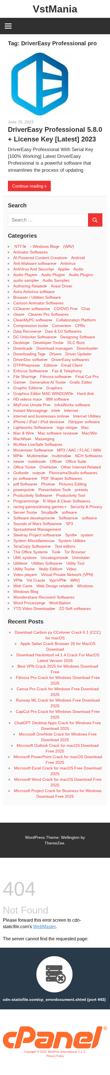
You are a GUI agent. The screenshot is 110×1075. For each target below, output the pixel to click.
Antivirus (68, 263)
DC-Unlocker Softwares (34, 337)
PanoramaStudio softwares (73, 472)
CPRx (80, 325)
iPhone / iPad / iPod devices (38, 422)
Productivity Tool (70, 495)
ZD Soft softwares (75, 608)
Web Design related (54, 586)
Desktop (20, 342)
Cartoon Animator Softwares (38, 303)
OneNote (47, 467)
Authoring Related (29, 286)
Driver (54, 354)
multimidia (61, 455)
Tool (55, 552)
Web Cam (22, 586)
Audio (78, 269)
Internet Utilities (87, 416)
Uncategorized (54, 557)
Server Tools (24, 512)
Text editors (65, 546)
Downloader (87, 348)
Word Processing (28, 603)
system (87, 535)
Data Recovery (26, 331)
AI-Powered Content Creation (39, 257)
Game (18, 382)
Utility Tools (23, 569)
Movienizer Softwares (32, 450)
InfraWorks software (72, 405)
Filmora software (55, 376)
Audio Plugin (52, 274)
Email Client (71, 365)
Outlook (20, 472)
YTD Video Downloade (33, 608)
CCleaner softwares (31, 308)
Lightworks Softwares (32, 427)
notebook (36, 461)
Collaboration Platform (76, 320)
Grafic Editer (81, 382)
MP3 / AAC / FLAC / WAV (79, 450)
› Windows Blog (44, 246)
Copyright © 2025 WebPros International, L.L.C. (55, 1051)
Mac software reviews (57, 433)
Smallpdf (48, 512)
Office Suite (76, 461)
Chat (86, 308)
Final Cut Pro (87, 376)
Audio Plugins (81, 274)
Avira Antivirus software (34, 291)
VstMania (55, 9)
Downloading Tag (28, 354)
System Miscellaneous (33, 540)
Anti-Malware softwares (34, 263)
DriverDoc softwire (29, 359)
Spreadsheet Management (37, 529)
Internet (71, 410)
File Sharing (24, 376)
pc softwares (24, 478)
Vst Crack (35, 580)
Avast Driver (61, 286)
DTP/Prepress (25, 365)
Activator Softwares (30, 252)
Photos (47, 484)
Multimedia (36, 455)
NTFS (19, 246)
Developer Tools (47, 342)
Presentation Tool (53, 489)
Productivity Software (32, 495)
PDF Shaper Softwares (61, 478)
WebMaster (44, 926)
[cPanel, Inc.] (55, 1047)
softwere (89, 518)
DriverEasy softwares (70, 359)
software (69, 512)
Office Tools (23, 467)
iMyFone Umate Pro (31, 405)
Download (22, 348)
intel (55, 410)
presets (81, 489)
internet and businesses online (40, 416)
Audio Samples (56, 280)
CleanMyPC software (32, 320)
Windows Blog (25, 591)
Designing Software (77, 337)
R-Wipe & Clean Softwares (66, 501)
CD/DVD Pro (65, 308)
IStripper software (84, 422)
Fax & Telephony (67, 371)
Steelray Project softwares (36, 535)
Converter (61, 325)
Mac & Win (22, 433)
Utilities (19, 563)
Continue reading (27, 186)
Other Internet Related (81, 467)
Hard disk (85, 393)
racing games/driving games (39, 506)
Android (78, 257)
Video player (24, 574)
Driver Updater (78, 354)
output (38, 472)
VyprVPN (57, 580)
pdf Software (24, 484)
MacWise (21, 439)
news (18, 461)
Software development (33, 518)
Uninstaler (81, 557)
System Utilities (71, 540)
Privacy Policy (55, 1055)
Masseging (44, 439)
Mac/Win (89, 433)
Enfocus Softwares (30, 371)
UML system (24, 557)
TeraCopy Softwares (31, 546)
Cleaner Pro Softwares (48, 314)
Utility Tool (75, 563)
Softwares (67, 518)
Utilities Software (46, 563)
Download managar (53, 348)
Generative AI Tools (47, 382)
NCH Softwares (88, 455)
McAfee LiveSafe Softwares (37, 444)
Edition (50, 365)
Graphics (54, 388)
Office (55, 461)
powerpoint (23, 489)
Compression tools (30, 325)
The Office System (29, 552)
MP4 (17, 455)
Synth (70, 535)
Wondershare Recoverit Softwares (43, 597)
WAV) (75, 580)
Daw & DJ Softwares (63, 331)
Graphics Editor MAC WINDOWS (42, 393)
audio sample (25, 280)
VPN (17, 580)
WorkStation (60, 603)
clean (18, 314)
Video (71, 569)
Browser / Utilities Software (37, 297)
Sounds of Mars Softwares (36, 523)
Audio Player (24, 274)
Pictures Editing (73, 484)
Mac (85, 427)
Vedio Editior (50, 569)
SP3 (69, 523)
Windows (85, 586)
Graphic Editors (27, 388)
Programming (25, 501)
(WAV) (68, 246)
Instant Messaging (29, 410)
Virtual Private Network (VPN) (67, 574)
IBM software (57, 399)
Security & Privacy (86, 506)
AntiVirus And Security (32, 269)
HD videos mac (26, 399)
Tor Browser (75, 552)
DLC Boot (76, 342)
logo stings (66, 427)
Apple (63, 269)
